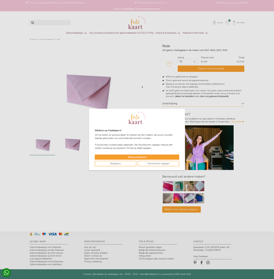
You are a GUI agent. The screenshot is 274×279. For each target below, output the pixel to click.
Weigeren (115, 163)
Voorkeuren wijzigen (159, 163)
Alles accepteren (137, 157)
